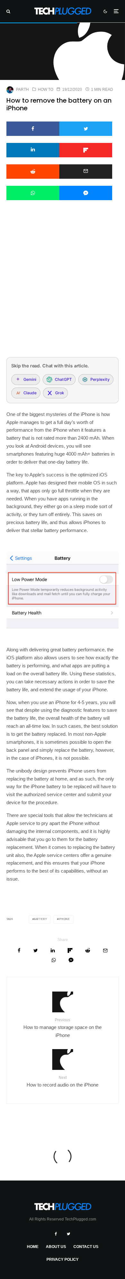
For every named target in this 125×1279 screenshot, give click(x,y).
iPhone (64, 919)
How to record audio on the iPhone (62, 1081)
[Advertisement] (62, 287)
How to (45, 89)
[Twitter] (68, 1234)
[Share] (32, 129)
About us (56, 1246)
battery (40, 919)
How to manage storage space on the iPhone (62, 1028)
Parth (22, 89)
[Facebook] (56, 1234)
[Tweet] (85, 129)
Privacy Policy (62, 1259)
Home (32, 1246)
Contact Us (85, 1246)
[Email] (85, 171)
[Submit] (32, 171)
